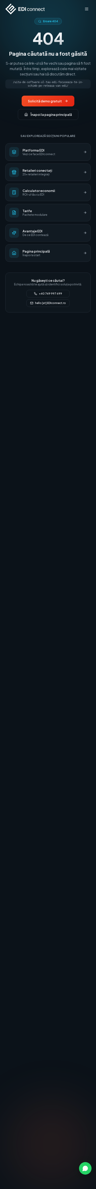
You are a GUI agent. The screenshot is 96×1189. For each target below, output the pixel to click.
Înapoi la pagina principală (51, 114)
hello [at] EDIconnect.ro (50, 303)
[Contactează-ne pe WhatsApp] (85, 1168)
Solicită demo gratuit (45, 101)
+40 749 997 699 (50, 293)
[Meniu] (87, 9)
